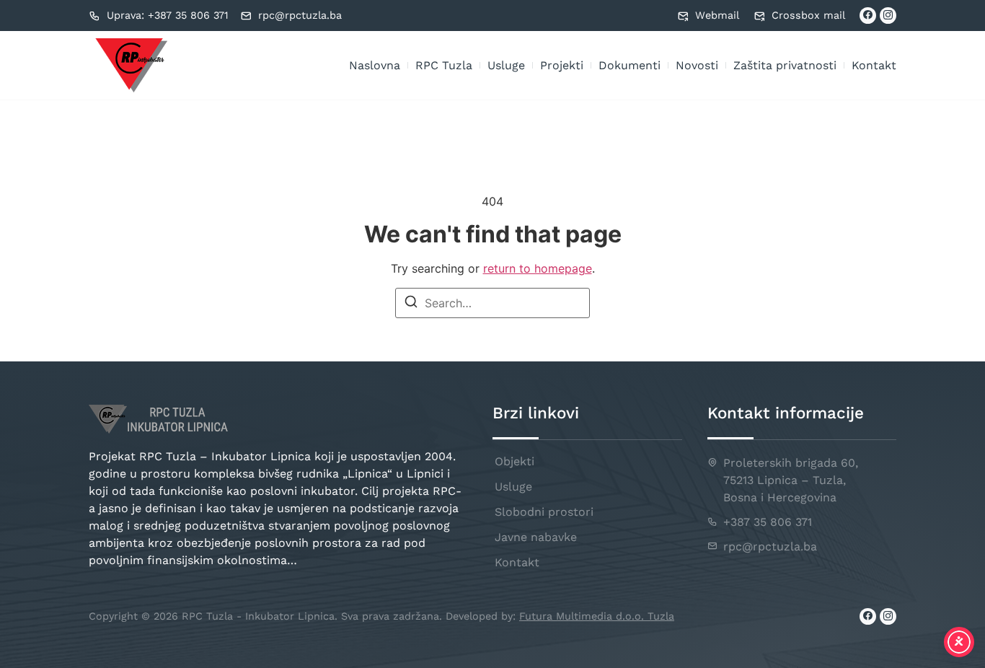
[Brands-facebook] (868, 15)
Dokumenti (629, 65)
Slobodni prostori (544, 512)
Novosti (697, 65)
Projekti (561, 65)
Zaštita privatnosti (784, 65)
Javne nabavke (536, 537)
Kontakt (874, 65)
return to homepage (537, 268)
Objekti (514, 461)
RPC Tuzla (443, 65)
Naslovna (374, 65)
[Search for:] (492, 303)
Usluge (506, 65)
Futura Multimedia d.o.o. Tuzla (596, 616)
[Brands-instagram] (888, 15)
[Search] (411, 304)
